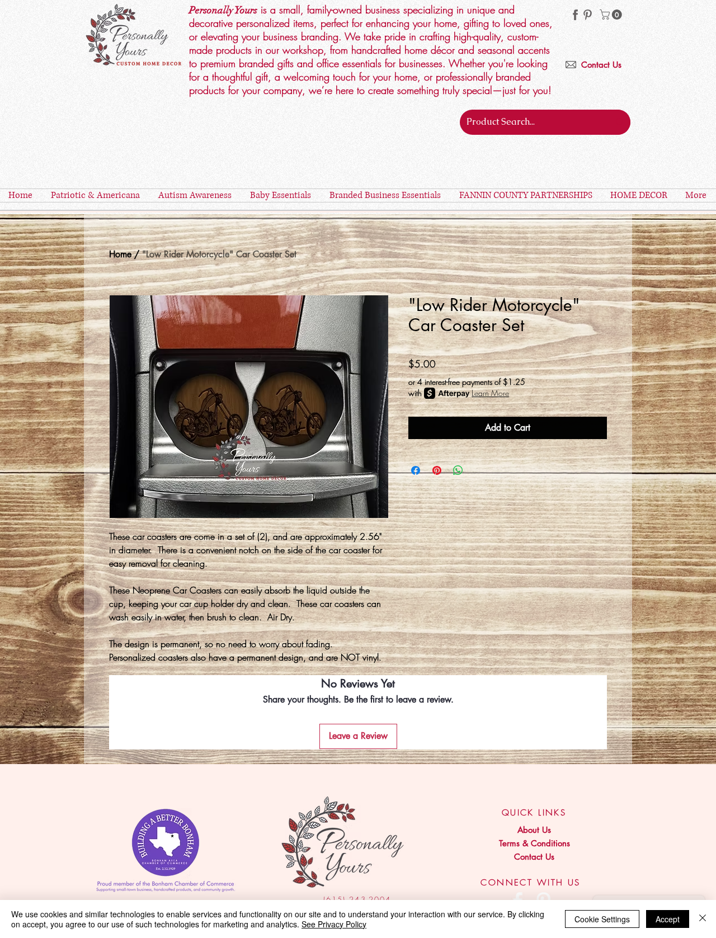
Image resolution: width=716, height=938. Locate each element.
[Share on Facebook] (415, 470)
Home (120, 254)
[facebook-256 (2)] (575, 15)
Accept (668, 919)
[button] (612, 15)
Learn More (490, 393)
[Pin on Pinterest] (437, 470)
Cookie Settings (602, 919)
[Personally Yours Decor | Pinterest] (587, 15)
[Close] (702, 919)
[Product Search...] (619, 122)
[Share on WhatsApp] (458, 470)
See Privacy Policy (334, 924)
